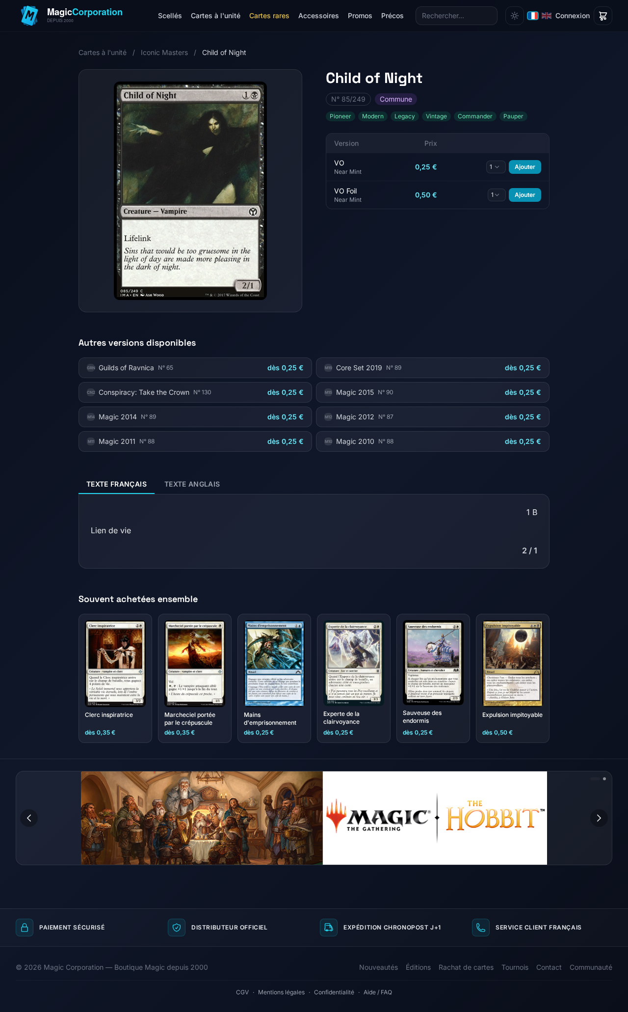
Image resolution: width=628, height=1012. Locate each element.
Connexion (572, 15)
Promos (360, 15)
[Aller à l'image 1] (595, 778)
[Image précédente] (29, 818)
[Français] (533, 15)
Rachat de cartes (466, 967)
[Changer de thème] (514, 15)
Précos (392, 15)
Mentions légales (281, 992)
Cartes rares (269, 15)
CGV (242, 992)
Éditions (418, 967)
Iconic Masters (164, 52)
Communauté (591, 967)
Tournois (514, 967)
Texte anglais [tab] (192, 484)
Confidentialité (334, 992)
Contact (549, 967)
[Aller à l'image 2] (604, 778)
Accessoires (318, 15)
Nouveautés (378, 967)
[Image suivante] (599, 818)
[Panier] (603, 15)
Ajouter (525, 166)
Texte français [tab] (116, 484)
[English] (546, 15)
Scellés (170, 15)
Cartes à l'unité (215, 15)
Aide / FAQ (378, 992)
